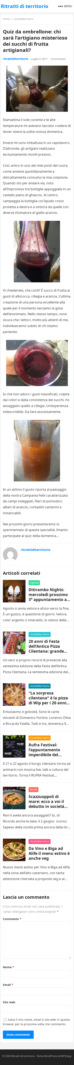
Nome (8, 967)
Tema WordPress (47, 1056)
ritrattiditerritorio (23, 19)
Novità (33, 789)
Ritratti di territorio (24, 6)
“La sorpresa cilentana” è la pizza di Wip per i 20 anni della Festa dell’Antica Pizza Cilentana (48, 705)
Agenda (34, 582)
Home (6, 19)
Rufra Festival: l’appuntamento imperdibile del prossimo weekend (47, 752)
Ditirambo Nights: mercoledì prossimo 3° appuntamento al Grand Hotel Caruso (48, 597)
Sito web (9, 1002)
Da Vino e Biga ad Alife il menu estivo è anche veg (49, 853)
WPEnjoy (66, 1056)
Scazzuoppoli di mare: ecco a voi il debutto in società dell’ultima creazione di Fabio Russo (49, 806)
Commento (12, 919)
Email (8, 985)
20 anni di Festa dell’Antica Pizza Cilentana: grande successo (46, 649)
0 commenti (58, 59)
